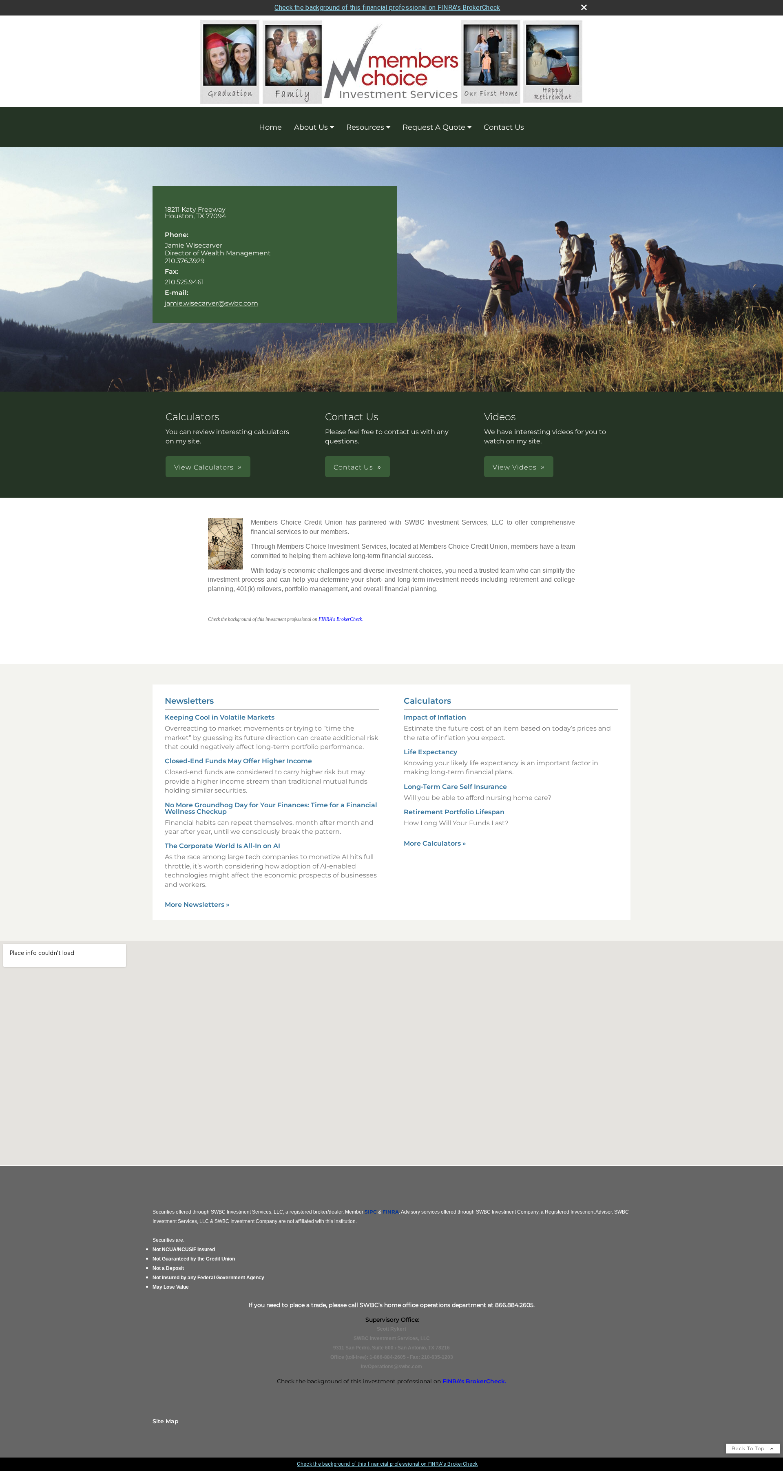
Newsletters (189, 701)
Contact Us (504, 127)
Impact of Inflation (435, 717)
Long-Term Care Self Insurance (455, 787)
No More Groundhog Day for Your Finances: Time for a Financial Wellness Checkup (271, 808)
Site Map (166, 1421)
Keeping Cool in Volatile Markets (219, 717)
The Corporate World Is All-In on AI (222, 846)
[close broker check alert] (584, 7)
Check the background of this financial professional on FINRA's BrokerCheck (387, 7)
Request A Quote (434, 127)
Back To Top (749, 1448)
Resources (365, 127)
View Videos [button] (515, 467)
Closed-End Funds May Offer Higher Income (238, 761)
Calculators (427, 701)
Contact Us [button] (353, 467)
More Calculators (435, 843)
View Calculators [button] (204, 467)
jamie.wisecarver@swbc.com (211, 303)
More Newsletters (197, 904)
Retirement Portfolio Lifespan (454, 812)
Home (270, 127)
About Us (311, 127)
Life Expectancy (430, 752)
